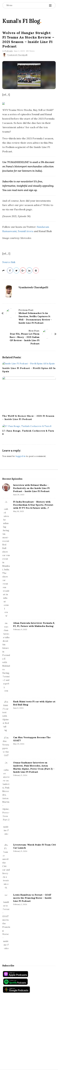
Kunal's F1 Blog (21, 20)
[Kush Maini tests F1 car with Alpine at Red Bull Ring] (6, 716)
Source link (8, 262)
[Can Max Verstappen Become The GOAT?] (6, 746)
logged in (20, 456)
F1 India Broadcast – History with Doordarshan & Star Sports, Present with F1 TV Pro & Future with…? (33, 504)
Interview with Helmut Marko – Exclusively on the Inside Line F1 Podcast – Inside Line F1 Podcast (31, 488)
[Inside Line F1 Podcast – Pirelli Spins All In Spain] (29, 363)
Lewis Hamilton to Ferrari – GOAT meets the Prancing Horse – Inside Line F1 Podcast (32, 897)
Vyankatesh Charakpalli (17, 55)
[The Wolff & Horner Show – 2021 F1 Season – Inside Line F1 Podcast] (29, 395)
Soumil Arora (25, 231)
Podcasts (8, 51)
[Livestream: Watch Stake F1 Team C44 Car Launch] (6, 866)
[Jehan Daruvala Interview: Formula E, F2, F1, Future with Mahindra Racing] (6, 658)
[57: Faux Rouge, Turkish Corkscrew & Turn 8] (29, 426)
